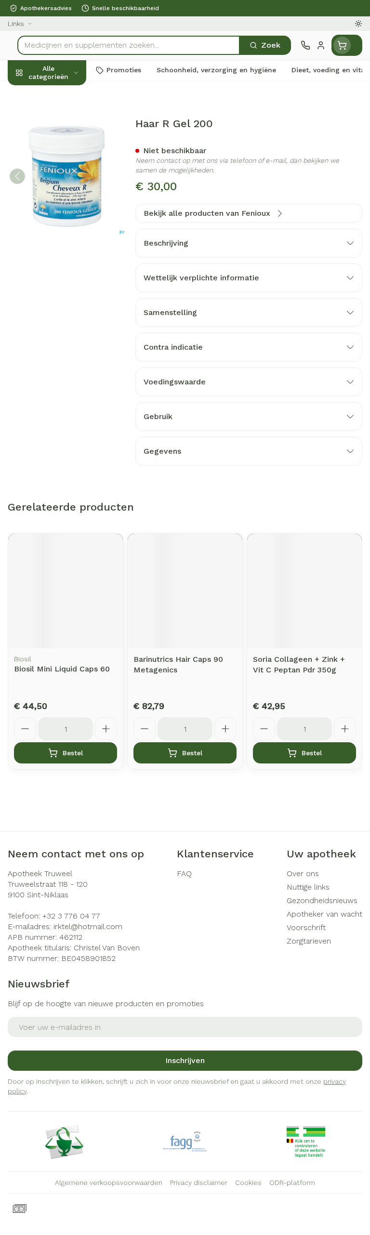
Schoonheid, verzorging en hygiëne (62, 118)
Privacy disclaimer (198, 1182)
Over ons (303, 873)
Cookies (248, 1182)
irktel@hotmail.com (87, 926)
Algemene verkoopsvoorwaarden (108, 1182)
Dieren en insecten (62, 273)
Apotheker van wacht (324, 914)
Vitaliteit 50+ (62, 206)
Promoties (27, 92)
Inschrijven (185, 1060)
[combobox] (128, 45)
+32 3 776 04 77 (71, 915)
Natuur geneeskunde (62, 229)
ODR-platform (292, 1182)
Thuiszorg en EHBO (62, 251)
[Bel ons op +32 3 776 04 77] (305, 45)
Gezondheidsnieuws (322, 900)
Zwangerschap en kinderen (62, 180)
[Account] (321, 45)
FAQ (184, 873)
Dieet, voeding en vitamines (62, 149)
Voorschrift (306, 927)
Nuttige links (308, 887)
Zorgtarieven (309, 941)
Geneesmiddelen (62, 295)
